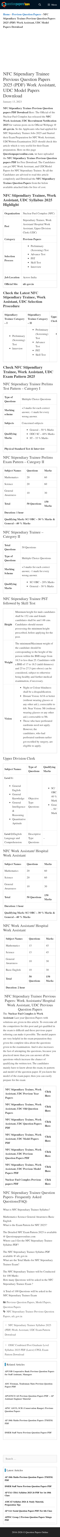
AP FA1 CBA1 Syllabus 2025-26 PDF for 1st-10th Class (28, 1494)
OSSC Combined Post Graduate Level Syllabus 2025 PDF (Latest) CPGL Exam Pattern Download (27, 1349)
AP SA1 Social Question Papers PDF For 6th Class (28, 1510)
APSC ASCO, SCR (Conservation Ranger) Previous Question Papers (29, 1409)
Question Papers (12, 1307)
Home (6, 14)
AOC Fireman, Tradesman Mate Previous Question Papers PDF (28, 1385)
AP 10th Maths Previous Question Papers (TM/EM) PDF (29, 1422)
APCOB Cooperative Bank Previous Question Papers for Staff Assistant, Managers (29, 1373)
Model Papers (43, 1302)
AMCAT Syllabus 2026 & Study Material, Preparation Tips (24, 1503)
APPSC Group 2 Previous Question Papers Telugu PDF (28, 1518)
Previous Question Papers (26, 14)
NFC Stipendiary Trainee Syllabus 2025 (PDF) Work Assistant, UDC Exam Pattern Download (28, 1329)
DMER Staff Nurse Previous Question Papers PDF (28, 1432)
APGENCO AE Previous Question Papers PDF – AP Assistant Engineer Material (29, 1397)
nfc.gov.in (17, 1316)
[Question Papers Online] (16, 4)
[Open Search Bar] (39, 4)
